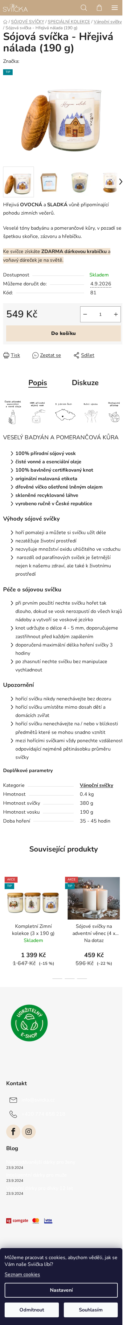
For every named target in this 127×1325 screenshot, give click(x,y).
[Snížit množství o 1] (85, 314)
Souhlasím (91, 1310)
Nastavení (61, 1290)
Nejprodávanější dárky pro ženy (40, 1162)
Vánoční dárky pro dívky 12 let (39, 1188)
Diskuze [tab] (85, 383)
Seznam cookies (22, 1274)
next (120, 897)
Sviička (28, 61)
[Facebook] (13, 1132)
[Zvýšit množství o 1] (116, 314)
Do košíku (63, 333)
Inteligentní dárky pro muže (36, 1175)
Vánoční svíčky (96, 785)
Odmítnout (31, 1310)
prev (6, 897)
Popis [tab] (37, 383)
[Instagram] (29, 1132)
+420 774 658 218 (43, 1114)
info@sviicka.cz (38, 1100)
